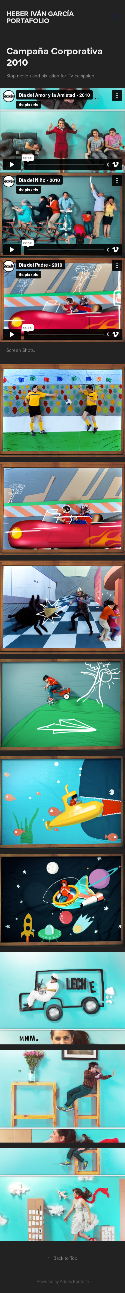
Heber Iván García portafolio (40, 17)
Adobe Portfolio (74, 1281)
